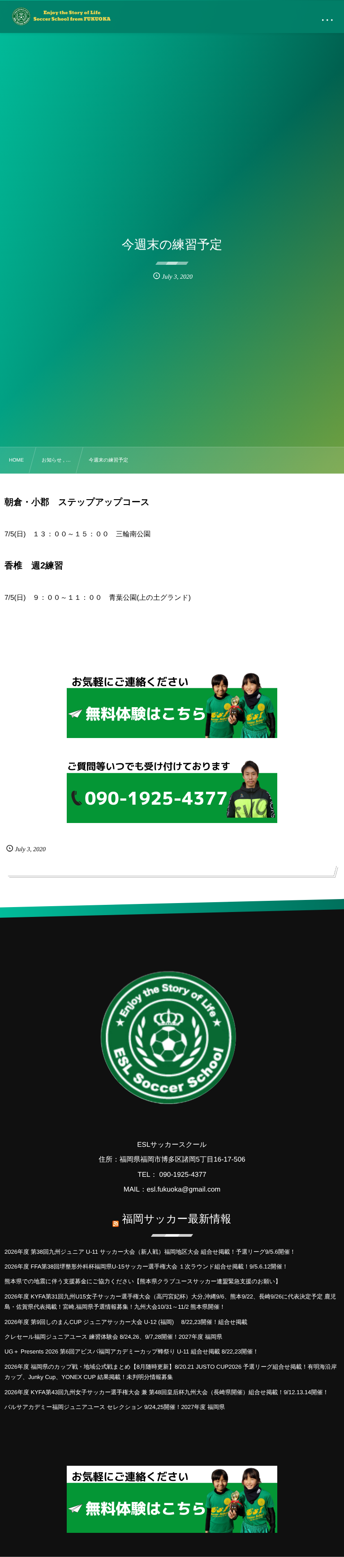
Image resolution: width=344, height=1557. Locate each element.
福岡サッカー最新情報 (176, 1219)
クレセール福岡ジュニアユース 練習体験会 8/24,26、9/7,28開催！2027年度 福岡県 (113, 1336)
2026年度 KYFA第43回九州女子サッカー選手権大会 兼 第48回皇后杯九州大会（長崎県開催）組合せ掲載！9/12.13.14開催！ (166, 1392)
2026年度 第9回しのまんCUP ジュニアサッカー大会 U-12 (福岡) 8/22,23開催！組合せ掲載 (125, 1322)
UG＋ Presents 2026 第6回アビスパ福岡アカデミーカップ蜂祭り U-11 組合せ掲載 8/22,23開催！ (131, 1351)
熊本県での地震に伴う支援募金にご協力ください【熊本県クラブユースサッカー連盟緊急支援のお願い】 (142, 1281)
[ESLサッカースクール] (60, 16)
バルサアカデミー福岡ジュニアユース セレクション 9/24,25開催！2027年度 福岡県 (114, 1407)
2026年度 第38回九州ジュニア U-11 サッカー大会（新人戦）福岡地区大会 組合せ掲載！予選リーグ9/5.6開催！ (150, 1251)
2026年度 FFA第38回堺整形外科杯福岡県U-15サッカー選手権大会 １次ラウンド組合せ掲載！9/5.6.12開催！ (146, 1266)
